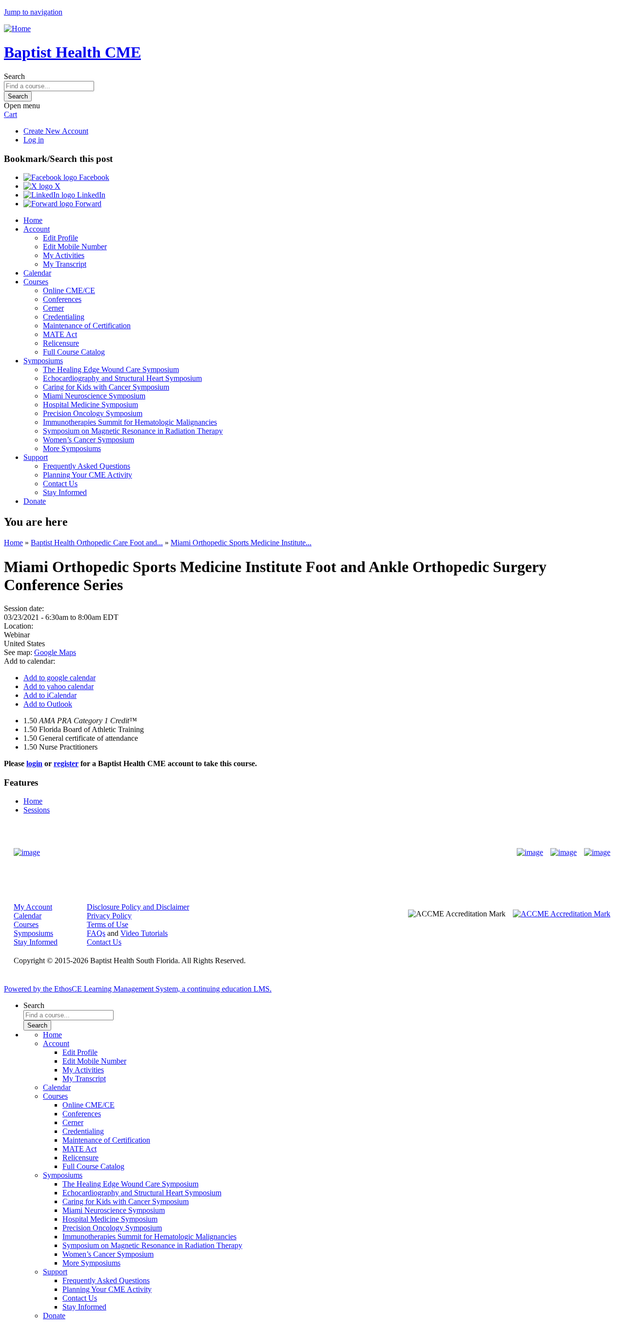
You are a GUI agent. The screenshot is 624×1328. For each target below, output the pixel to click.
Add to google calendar (59, 678)
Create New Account (55, 131)
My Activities (63, 255)
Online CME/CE (69, 290)
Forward (87, 203)
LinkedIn (90, 195)
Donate (34, 501)
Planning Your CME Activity (87, 475)
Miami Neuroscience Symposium (94, 396)
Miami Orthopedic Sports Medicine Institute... (241, 542)
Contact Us (60, 483)
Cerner (53, 308)
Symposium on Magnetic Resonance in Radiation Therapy (133, 431)
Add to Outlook (47, 704)
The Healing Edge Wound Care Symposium (111, 369)
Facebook (93, 177)
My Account (33, 907)
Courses (35, 281)
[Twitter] (563, 852)
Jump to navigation (33, 12)
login (34, 763)
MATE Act (60, 334)
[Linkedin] (597, 852)
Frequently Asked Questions (86, 466)
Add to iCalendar (50, 695)
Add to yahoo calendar (58, 686)
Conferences (62, 299)
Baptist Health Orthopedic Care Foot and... (97, 542)
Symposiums (43, 361)
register (66, 763)
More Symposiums (72, 448)
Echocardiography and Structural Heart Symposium (122, 378)
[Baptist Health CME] (27, 852)
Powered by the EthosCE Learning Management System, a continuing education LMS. (138, 989)
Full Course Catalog (74, 352)
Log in (33, 140)
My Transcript (64, 264)
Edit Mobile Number (75, 246)
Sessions (36, 810)
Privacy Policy (109, 916)
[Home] (17, 28)
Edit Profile (60, 238)
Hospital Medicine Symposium (90, 404)
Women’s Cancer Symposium (88, 440)
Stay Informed (65, 492)
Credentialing (63, 317)
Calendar (37, 273)
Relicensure (61, 343)
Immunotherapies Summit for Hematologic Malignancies (130, 422)
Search (14, 76)
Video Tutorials (144, 933)
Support (35, 457)
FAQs (96, 933)
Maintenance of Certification (87, 325)
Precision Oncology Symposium (92, 413)
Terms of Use (107, 924)
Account (36, 229)
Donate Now (281, 852)
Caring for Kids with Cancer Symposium (106, 387)
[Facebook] (530, 852)
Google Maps (55, 652)
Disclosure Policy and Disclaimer (138, 907)
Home (32, 220)
